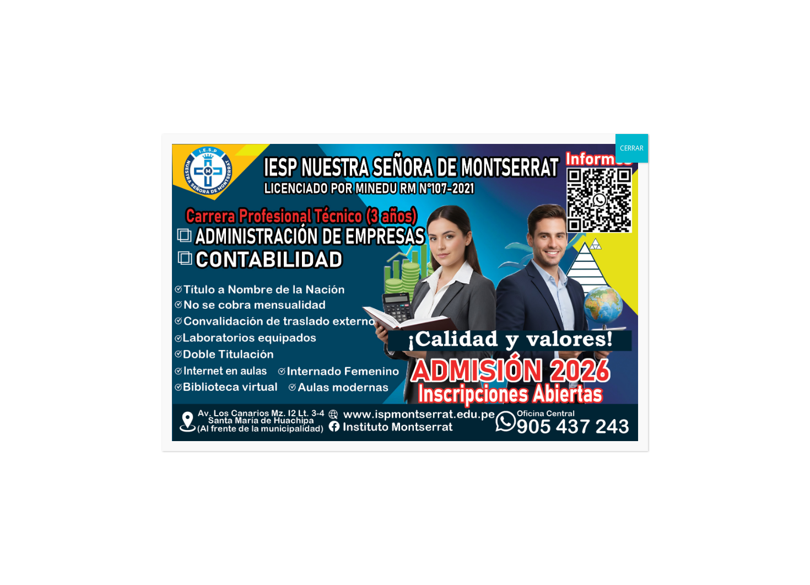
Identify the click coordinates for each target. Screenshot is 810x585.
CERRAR (632, 148)
